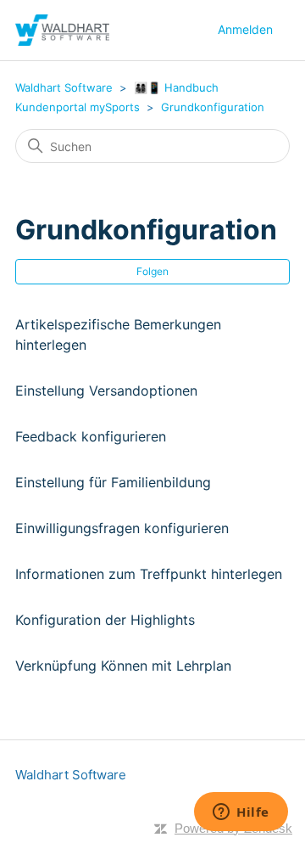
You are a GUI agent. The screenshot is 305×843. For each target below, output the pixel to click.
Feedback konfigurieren (90, 436)
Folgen (152, 271)
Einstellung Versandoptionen (106, 390)
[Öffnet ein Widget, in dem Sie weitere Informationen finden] (241, 813)
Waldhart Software (64, 87)
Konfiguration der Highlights (105, 619)
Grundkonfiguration (212, 107)
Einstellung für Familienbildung (113, 482)
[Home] (62, 30)
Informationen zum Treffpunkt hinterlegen (148, 573)
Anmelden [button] (245, 29)
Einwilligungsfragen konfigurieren (122, 528)
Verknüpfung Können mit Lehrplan (123, 665)
